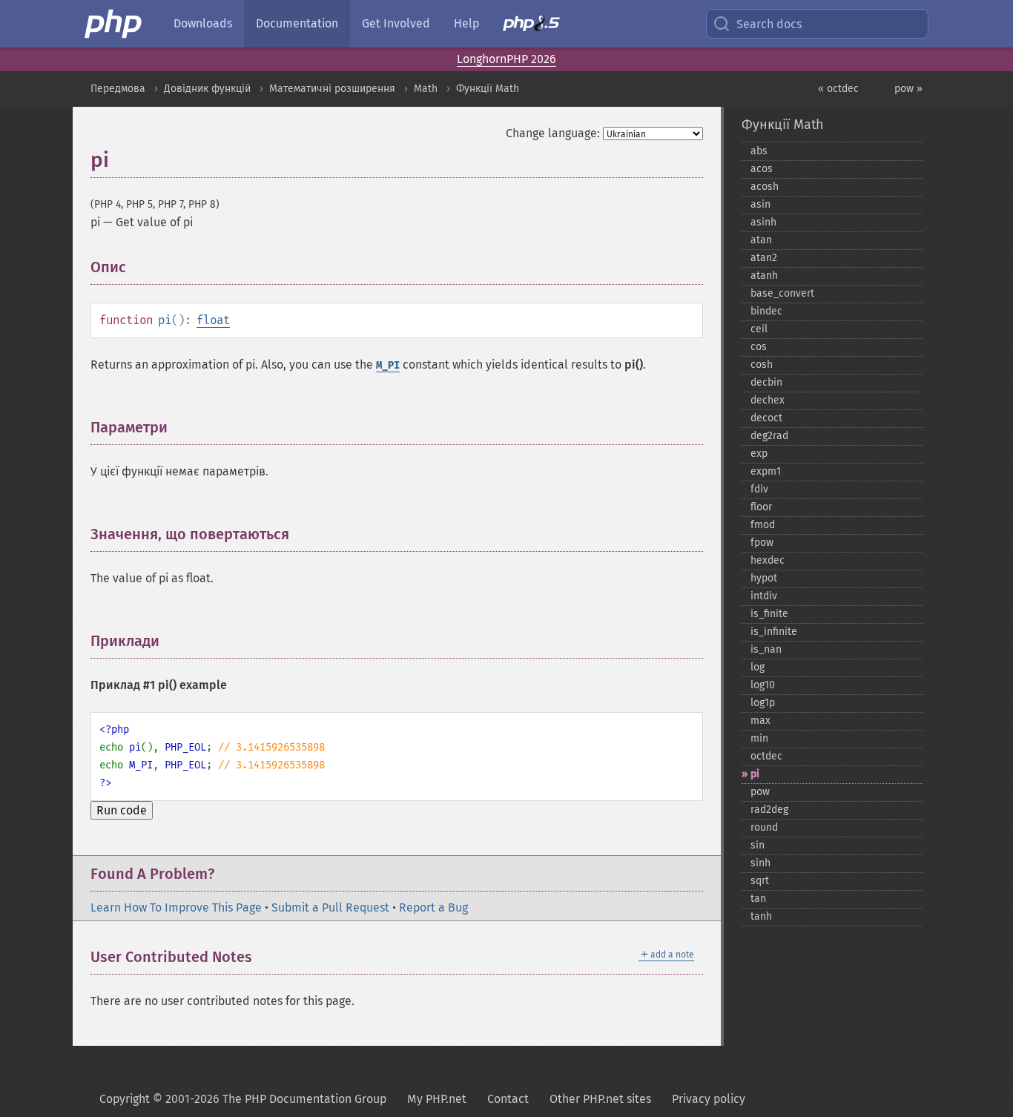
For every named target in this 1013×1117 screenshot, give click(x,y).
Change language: (553, 133)
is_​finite (769, 613)
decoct (766, 418)
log (757, 667)
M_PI (388, 365)
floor (761, 507)
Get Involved (396, 23)
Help (466, 23)
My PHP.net (436, 1099)
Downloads (203, 23)
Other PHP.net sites (600, 1099)
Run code (121, 810)
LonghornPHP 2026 (506, 59)
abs (759, 151)
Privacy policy (708, 1099)
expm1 (765, 471)
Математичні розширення (332, 88)
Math (426, 88)
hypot (763, 578)
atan (761, 240)
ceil (759, 329)
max (760, 720)
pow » (908, 88)
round (764, 827)
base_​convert (782, 293)
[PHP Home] (114, 23)
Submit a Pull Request (330, 907)
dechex (767, 400)
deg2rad (769, 435)
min (759, 738)
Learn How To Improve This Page (176, 907)
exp (759, 453)
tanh (761, 916)
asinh (763, 222)
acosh (764, 186)
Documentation (297, 23)
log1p (762, 702)
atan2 (763, 257)
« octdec (838, 88)
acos (761, 168)
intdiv (763, 596)
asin (760, 204)
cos (758, 346)
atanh (764, 275)
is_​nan (766, 649)
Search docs (769, 24)
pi (754, 774)
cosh (761, 364)
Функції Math (487, 88)
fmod (762, 524)
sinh (760, 863)
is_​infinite (773, 631)
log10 (762, 685)
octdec (766, 756)
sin (757, 845)
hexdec (767, 560)
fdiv (759, 489)
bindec (766, 311)
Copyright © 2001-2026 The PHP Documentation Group (242, 1099)
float (213, 320)
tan (758, 898)
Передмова (117, 88)
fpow (761, 542)
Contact (508, 1099)
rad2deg (769, 809)
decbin (766, 382)
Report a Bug (433, 907)
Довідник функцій (207, 88)
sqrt (759, 880)
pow (760, 791)
